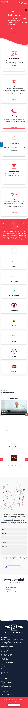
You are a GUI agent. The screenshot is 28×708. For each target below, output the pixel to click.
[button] (26, 10)
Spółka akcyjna (4, 691)
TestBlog (3, 666)
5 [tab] (16, 430)
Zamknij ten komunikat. (14, 705)
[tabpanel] (14, 413)
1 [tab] (7, 430)
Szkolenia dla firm (5, 658)
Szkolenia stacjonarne (6, 657)
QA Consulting (4, 650)
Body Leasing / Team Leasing (8, 648)
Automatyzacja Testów (6, 654)
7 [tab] (21, 430)
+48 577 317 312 (12, 591)
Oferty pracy (4, 673)
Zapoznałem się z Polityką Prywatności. (11, 562)
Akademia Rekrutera (5, 671)
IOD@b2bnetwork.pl (18, 689)
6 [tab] (19, 430)
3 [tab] (11, 430)
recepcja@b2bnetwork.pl (15, 593)
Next (26, 414)
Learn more (14, 70)
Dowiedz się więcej (13, 702)
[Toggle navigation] (25, 2)
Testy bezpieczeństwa (6, 655)
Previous (1, 414)
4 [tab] (14, 430)
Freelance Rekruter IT (5, 672)
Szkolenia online (4, 659)
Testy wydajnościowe (6, 652)
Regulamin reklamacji (6, 694)
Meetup (2, 664)
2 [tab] (9, 430)
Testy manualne (4, 651)
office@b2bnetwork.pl (6, 686)
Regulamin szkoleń (5, 692)
